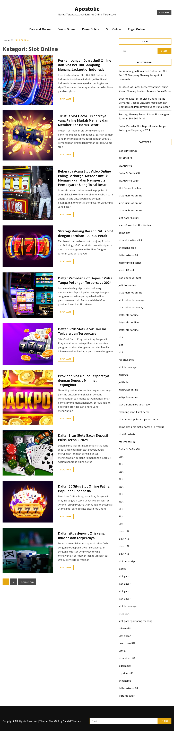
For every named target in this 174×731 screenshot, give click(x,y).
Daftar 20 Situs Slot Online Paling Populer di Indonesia (84, 488)
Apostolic (87, 9)
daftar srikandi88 (128, 255)
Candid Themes (72, 721)
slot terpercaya (127, 367)
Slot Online (113, 29)
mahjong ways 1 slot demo (134, 412)
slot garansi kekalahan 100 (134, 404)
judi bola (123, 374)
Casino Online (66, 29)
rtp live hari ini (127, 441)
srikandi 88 (125, 680)
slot (121, 337)
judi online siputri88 (130, 262)
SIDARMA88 (125, 165)
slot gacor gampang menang (135, 621)
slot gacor (124, 576)
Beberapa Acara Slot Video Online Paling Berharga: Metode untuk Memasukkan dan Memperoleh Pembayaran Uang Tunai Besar (84, 178)
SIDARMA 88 (126, 158)
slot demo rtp (127, 561)
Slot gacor (125, 636)
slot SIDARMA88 (128, 150)
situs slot (124, 613)
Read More (65, 99)
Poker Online (90, 29)
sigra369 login (127, 695)
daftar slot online (129, 315)
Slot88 (122, 650)
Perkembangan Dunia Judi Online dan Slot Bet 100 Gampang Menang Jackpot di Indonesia (84, 65)
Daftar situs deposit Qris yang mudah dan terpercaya (81, 535)
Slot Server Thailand (130, 188)
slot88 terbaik (127, 434)
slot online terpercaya (131, 300)
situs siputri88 (127, 658)
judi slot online (127, 285)
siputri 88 (124, 531)
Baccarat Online (40, 29)
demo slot (124, 232)
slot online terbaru (130, 277)
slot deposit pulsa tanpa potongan (139, 419)
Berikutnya (27, 582)
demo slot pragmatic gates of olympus (141, 427)
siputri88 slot (126, 270)
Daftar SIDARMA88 (129, 173)
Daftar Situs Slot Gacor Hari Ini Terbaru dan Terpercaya (82, 331)
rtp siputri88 (126, 673)
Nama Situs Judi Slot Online (135, 225)
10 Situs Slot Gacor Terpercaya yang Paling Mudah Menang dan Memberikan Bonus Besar (83, 120)
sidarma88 (125, 628)
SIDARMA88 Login (129, 180)
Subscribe (164, 12)
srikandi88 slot (127, 247)
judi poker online (128, 389)
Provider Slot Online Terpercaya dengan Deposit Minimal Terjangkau (83, 380)
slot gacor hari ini (129, 218)
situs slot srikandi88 (130, 240)
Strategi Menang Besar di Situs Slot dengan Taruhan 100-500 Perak (85, 233)
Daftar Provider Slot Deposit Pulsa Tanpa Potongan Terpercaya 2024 (85, 280)
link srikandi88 (127, 643)
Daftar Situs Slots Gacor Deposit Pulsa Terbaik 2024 (83, 437)
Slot (121, 456)
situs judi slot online (130, 195)
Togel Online (136, 29)
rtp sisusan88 (126, 359)
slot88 (122, 568)
